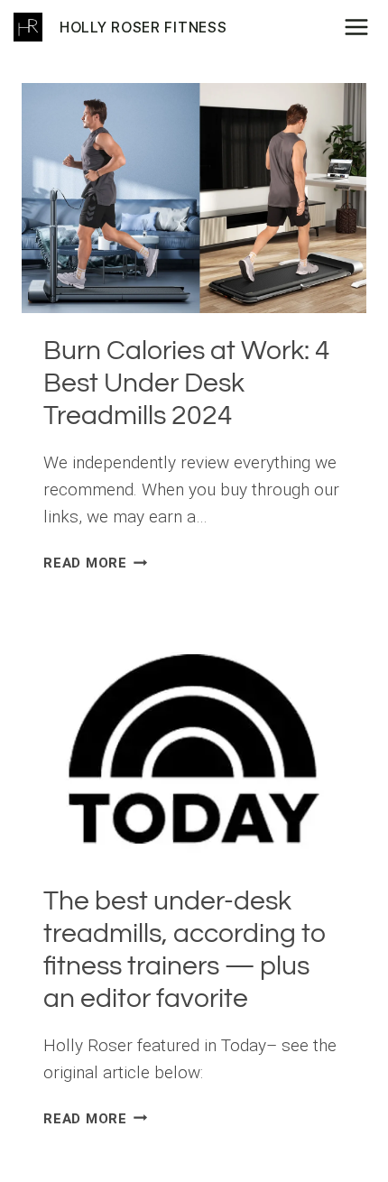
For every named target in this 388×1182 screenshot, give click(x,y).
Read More (95, 563)
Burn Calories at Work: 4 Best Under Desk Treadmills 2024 (186, 383)
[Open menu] (362, 26)
